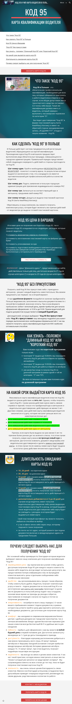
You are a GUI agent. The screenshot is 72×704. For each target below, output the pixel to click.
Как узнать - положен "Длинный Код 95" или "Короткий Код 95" (32, 51)
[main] (35, 16)
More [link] (62, 3)
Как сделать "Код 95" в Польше (18, 39)
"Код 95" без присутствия (16, 47)
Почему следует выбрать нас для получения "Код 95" (27, 63)
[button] (70, 2)
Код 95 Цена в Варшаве (15, 43)
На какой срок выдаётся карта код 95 (21, 55)
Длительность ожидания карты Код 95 (22, 59)
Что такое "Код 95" (13, 35)
